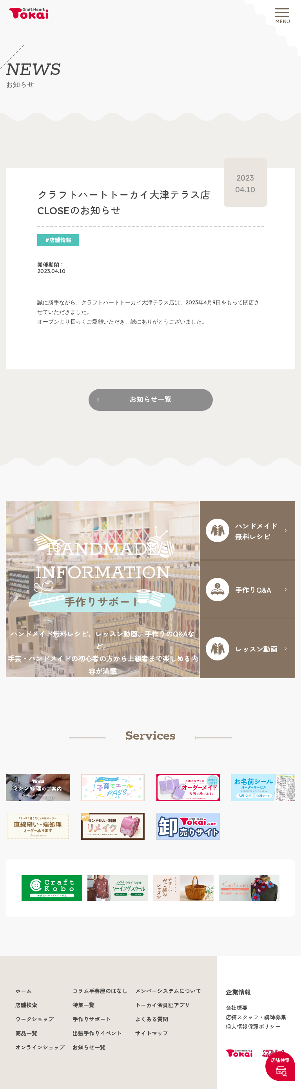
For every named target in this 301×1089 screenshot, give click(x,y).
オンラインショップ (40, 1047)
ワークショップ (34, 1019)
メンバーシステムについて (168, 991)
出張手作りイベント (97, 1033)
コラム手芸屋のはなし (100, 991)
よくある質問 (151, 1019)
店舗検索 (280, 1060)
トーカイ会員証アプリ (162, 1005)
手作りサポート (92, 1019)
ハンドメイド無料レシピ (256, 531)
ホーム (23, 991)
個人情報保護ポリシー (253, 1026)
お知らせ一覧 (150, 399)
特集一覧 (83, 1005)
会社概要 (237, 1007)
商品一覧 (26, 1033)
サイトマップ (151, 1033)
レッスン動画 (256, 649)
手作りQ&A (253, 589)
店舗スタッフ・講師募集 (256, 1017)
